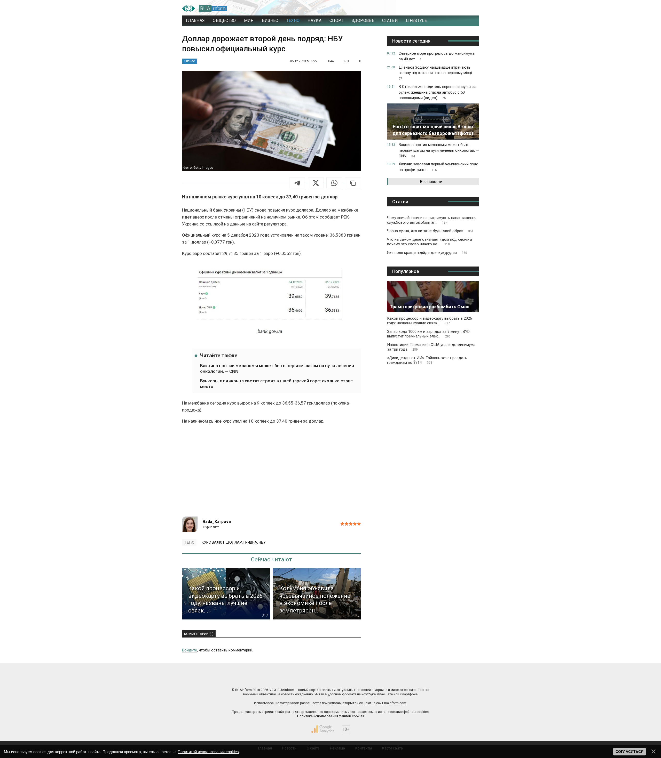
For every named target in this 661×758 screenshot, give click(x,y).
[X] (316, 183)
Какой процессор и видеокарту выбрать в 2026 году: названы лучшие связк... (429, 320)
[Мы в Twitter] (382, 679)
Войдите (189, 650)
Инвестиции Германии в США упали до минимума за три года (431, 347)
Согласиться (629, 751)
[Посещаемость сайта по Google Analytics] (322, 729)
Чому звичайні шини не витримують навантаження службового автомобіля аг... (431, 220)
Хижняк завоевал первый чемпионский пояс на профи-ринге (438, 167)
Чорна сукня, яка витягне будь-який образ (430, 231)
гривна (250, 542)
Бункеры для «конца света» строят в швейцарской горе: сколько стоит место (276, 383)
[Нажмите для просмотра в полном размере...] (271, 301)
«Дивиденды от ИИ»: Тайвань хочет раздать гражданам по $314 (427, 360)
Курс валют (213, 542)
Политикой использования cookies (208, 751)
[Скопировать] (353, 183)
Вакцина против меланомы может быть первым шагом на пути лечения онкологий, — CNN (277, 368)
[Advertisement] (271, 473)
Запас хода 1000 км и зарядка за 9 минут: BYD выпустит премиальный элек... (428, 333)
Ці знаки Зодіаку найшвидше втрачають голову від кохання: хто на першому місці (435, 73)
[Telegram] (297, 183)
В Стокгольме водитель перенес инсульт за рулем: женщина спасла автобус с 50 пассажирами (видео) (437, 92)
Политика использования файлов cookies (330, 716)
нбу (262, 542)
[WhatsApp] (334, 183)
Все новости (431, 181)
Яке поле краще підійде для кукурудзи (427, 252)
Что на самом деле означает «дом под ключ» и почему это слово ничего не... (429, 241)
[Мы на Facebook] (279, 679)
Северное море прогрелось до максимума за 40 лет (437, 56)
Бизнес (189, 61)
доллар (234, 542)
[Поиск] (452, 8)
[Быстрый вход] (470, 8)
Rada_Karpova (217, 521)
